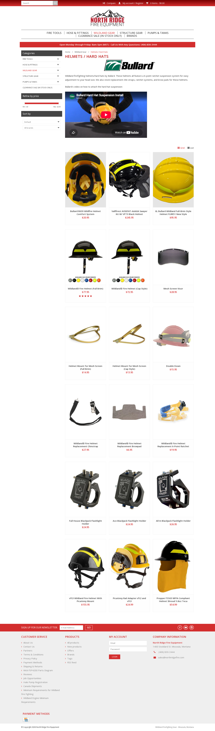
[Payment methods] (26, 720)
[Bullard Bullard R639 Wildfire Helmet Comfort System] (85, 179)
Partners (27, 650)
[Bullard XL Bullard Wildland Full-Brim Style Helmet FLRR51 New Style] (173, 179)
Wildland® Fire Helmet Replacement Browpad (129, 445)
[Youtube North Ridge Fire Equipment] (186, 627)
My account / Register (132, 3)
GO (55, 3)
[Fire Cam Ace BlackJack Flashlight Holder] (129, 489)
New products (74, 646)
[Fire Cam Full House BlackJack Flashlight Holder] (85, 489)
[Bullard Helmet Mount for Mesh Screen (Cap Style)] (129, 334)
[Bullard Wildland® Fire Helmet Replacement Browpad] (129, 412)
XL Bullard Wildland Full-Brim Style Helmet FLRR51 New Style (173, 213)
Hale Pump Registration (35, 682)
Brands (132, 35)
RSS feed (71, 662)
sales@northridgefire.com (171, 657)
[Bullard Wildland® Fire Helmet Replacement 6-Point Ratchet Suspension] (173, 412)
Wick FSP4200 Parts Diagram (38, 670)
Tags (69, 658)
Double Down (173, 365)
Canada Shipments (32, 686)
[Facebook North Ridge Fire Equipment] (180, 627)
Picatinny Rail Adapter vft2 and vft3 (129, 600)
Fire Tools (54, 32)
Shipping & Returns (33, 666)
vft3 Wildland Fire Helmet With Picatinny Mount (85, 600)
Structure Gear (131, 32)
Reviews (27, 674)
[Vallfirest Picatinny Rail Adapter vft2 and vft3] (129, 566)
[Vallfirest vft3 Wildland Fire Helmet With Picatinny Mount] (85, 566)
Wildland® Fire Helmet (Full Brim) (85, 288)
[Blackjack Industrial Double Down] (173, 334)
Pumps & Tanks (158, 32)
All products (73, 642)
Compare (111, 3)
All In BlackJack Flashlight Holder (173, 520)
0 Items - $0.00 (157, 3)
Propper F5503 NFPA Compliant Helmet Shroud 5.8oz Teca (173, 600)
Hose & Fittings (78, 32)
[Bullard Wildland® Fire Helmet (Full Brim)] (85, 257)
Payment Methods (32, 662)
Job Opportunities (32, 678)
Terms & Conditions (33, 654)
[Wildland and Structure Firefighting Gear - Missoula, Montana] (107, 18)
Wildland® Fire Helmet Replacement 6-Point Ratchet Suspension (173, 445)
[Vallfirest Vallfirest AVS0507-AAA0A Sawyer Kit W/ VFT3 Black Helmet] (129, 179)
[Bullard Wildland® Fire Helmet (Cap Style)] (129, 257)
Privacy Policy (30, 658)
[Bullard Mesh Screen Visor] (173, 257)
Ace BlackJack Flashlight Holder (129, 520)
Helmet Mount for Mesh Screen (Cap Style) (129, 367)
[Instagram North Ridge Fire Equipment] (191, 627)
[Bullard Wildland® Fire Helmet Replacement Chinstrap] (85, 412)
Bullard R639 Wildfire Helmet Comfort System (85, 213)
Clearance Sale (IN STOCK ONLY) (100, 35)
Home (67, 52)
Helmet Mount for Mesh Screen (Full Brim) (85, 367)
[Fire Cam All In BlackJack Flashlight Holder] (173, 489)
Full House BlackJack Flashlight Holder (85, 522)
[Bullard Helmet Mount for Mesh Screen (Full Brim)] (85, 334)
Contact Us (29, 646)
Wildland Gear (104, 32)
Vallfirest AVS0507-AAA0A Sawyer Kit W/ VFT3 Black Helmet (129, 213)
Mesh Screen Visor (173, 288)
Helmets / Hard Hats (99, 52)
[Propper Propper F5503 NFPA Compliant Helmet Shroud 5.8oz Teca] (173, 566)
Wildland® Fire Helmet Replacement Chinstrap (85, 445)
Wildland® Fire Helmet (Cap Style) (129, 288)
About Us (28, 642)
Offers (70, 650)
